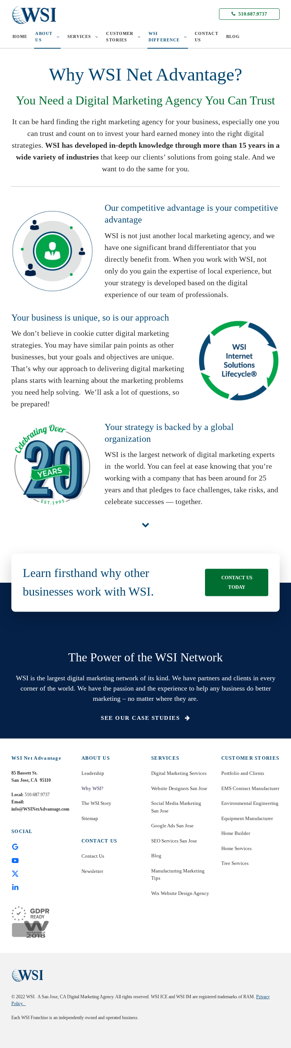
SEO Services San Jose (174, 841)
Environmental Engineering (249, 803)
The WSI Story (96, 803)
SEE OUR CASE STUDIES (141, 718)
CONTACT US (206, 36)
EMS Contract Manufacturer (250, 788)
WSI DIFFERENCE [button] (164, 36)
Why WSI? (92, 788)
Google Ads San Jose (172, 825)
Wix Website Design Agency (180, 893)
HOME (20, 36)
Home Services (236, 848)
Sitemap (89, 818)
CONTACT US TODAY (236, 582)
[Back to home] (34, 15)
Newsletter (92, 871)
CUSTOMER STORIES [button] (119, 36)
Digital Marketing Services (179, 773)
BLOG (233, 36)
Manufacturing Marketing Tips (178, 874)
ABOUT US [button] (43, 36)
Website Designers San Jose (179, 788)
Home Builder (235, 833)
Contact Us (92, 856)
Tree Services (235, 863)
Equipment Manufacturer (247, 818)
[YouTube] (15, 859)
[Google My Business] (15, 846)
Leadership (92, 773)
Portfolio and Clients (242, 773)
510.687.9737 (252, 14)
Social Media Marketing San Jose (176, 807)
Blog (156, 855)
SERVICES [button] (79, 36)
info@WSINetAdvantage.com (40, 809)
